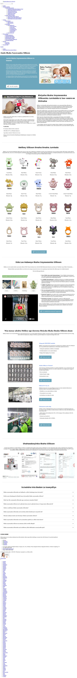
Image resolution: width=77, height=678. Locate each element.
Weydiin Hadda (3, 538)
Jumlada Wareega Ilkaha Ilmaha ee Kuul (15, 9)
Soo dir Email (3, 558)
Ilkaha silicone (10, 22)
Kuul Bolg (7, 42)
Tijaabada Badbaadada (9, 36)
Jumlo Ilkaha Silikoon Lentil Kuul (14, 10)
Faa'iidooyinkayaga (9, 35)
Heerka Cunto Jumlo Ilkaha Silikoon (15, 17)
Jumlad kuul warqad (11, 13)
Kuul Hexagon (13, 28)
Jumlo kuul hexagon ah (12, 11)
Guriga (4, 5)
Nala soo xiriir (5, 44)
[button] (12, 86)
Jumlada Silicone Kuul (9, 7)
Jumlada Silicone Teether (10, 15)
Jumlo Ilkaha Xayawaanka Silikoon (14, 18)
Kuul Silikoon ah (11, 25)
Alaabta (4, 19)
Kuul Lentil (12, 27)
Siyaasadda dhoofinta (9, 40)
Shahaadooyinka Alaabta (10, 37)
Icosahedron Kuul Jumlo (12, 12)
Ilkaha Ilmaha (7, 20)
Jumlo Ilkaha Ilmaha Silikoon (13, 16)
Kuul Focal (12, 31)
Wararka (4, 41)
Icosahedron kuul (13, 29)
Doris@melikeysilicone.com (8, 548)
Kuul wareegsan (13, 26)
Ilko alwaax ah (10, 23)
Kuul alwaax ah (11, 32)
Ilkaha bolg (7, 43)
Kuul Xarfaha (12, 30)
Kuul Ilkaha (7, 24)
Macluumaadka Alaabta (9, 38)
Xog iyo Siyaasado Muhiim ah (11, 39)
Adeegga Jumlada (6, 6)
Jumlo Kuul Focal (11, 14)
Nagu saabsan (5, 33)
